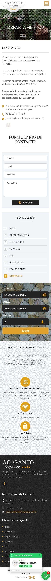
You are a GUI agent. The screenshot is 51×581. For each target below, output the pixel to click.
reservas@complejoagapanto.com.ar (24, 118)
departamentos (19, 235)
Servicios (9, 541)
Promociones (17, 269)
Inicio (7, 526)
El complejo (10, 531)
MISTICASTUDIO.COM (16, 571)
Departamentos (12, 536)
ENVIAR (27, 202)
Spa (6, 546)
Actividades (17, 262)
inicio (13, 228)
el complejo (17, 241)
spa (11, 255)
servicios (15, 248)
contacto (16, 275)
